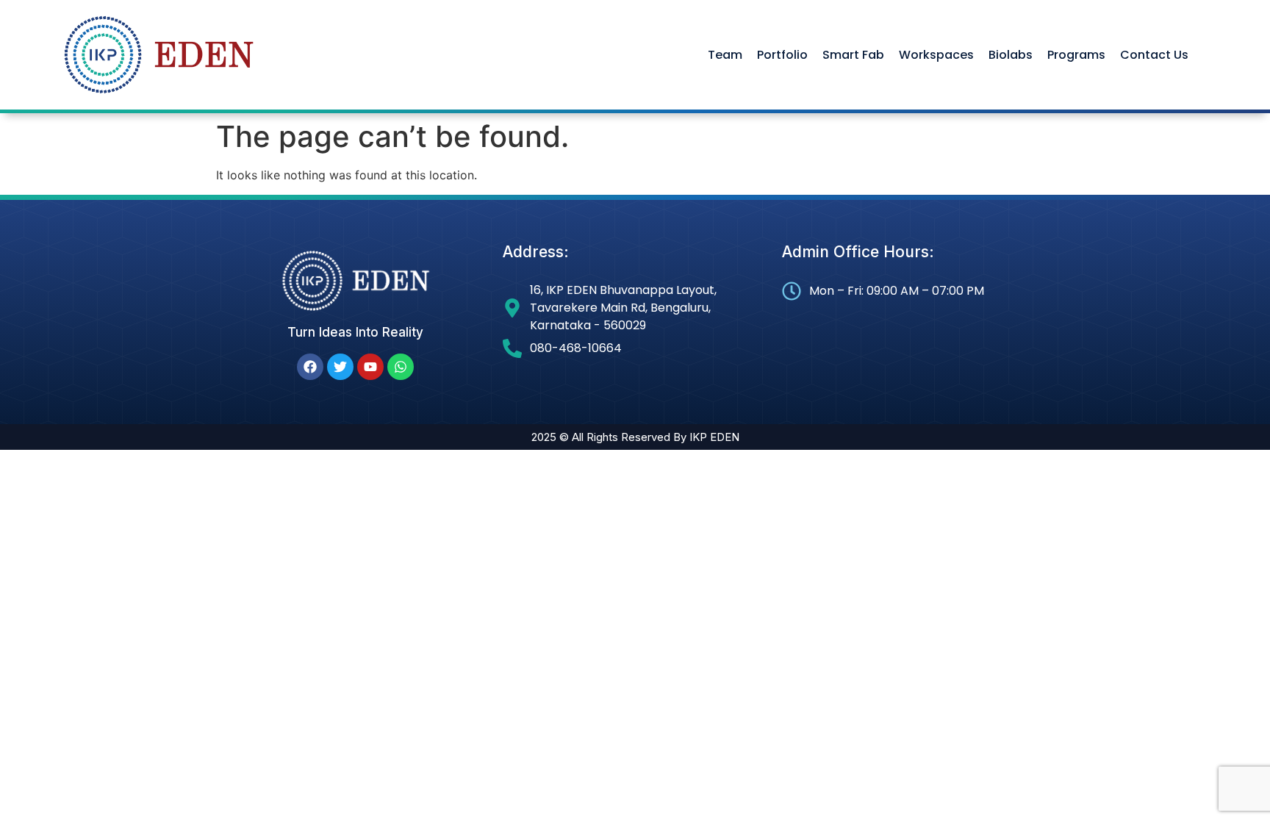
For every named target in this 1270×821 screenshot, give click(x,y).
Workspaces (936, 54)
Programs (1076, 54)
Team (725, 54)
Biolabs (1011, 54)
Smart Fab (853, 54)
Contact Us (1154, 54)
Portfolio (782, 54)
